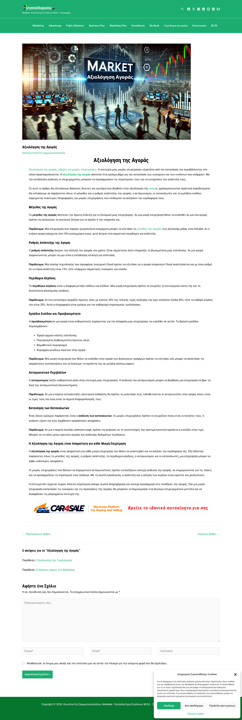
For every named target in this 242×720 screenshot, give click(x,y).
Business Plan (97, 25)
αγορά (152, 188)
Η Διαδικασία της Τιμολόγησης (54, 560)
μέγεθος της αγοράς (149, 228)
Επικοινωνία (199, 25)
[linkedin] (203, 9)
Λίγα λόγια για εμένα (176, 25)
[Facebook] (188, 9)
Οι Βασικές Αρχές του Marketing (55, 569)
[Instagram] (198, 9)
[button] (235, 674)
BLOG (214, 25)
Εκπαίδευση (138, 25)
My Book (154, 25)
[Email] (218, 9)
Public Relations (75, 25)
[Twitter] (193, 9)
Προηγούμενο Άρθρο (36, 534)
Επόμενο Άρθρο (208, 534)
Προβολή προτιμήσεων (222, 705)
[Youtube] (208, 9)
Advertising (55, 25)
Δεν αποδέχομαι (194, 705)
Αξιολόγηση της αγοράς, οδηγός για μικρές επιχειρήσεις (63, 169)
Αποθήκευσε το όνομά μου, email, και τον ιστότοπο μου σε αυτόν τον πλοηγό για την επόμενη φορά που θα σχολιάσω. (97, 663)
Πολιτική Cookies (195, 713)
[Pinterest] (213, 9)
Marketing (38, 25)
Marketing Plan (118, 25)
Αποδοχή (169, 705)
